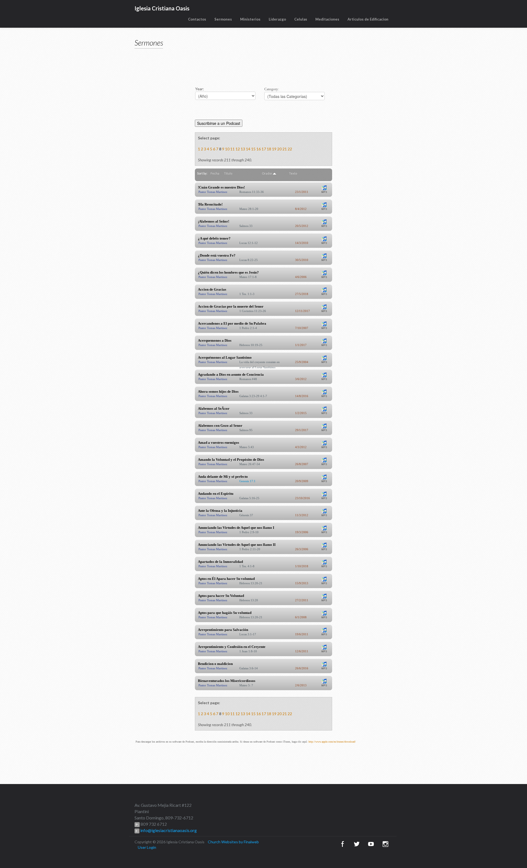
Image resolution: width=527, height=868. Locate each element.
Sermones (223, 19)
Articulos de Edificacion (367, 19)
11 (232, 149)
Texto (293, 173)
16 (258, 149)
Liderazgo (277, 19)
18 (269, 149)
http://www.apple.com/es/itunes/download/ (332, 741)
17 (264, 149)
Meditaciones (327, 19)
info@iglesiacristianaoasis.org (168, 830)
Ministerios (250, 19)
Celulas (300, 19)
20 (279, 149)
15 (253, 149)
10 (227, 149)
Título (228, 173)
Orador (267, 173)
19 (274, 149)
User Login (147, 847)
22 (290, 149)
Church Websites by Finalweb (233, 841)
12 (238, 149)
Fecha (215, 173)
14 (248, 149)
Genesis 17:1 (247, 481)
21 (284, 149)
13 (243, 149)
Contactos (197, 19)
